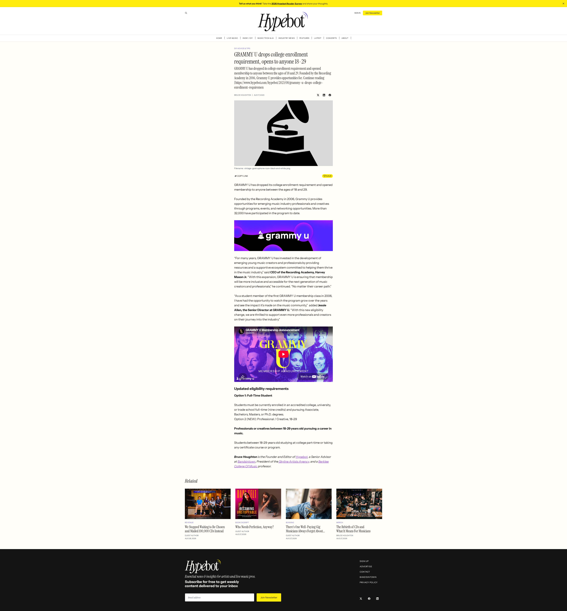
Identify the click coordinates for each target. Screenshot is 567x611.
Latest (317, 38)
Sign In (357, 13)
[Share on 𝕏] (318, 95)
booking (290, 522)
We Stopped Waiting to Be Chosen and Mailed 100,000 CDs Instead (205, 529)
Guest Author (192, 535)
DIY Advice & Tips (242, 48)
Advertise (366, 566)
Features (304, 38)
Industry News (286, 38)
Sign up (364, 561)
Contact (365, 571)
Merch (339, 522)
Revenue (189, 522)
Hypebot (302, 457)
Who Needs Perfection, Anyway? (254, 527)
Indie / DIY (248, 38)
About (345, 38)
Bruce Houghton (242, 95)
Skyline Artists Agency (293, 461)
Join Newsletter (372, 13)
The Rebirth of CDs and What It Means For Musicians (353, 529)
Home (219, 38)
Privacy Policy (369, 582)
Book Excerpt (242, 522)
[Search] (186, 13)
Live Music (232, 38)
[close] (563, 3)
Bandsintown (246, 461)
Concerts (331, 38)
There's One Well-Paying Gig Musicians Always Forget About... (305, 529)
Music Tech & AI (266, 38)
